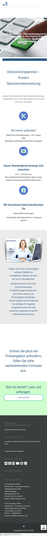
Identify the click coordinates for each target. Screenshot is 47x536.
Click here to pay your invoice (15, 429)
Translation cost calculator (14, 451)
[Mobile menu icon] (43, 3)
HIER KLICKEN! (23, 397)
